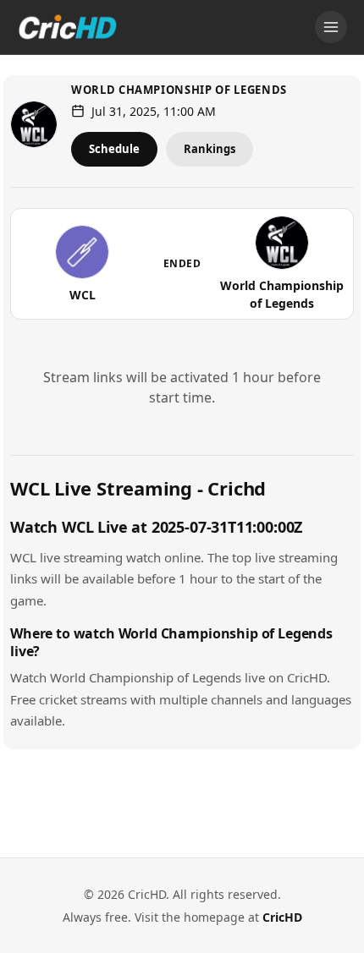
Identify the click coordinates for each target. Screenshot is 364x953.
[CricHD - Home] (68, 27)
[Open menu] (331, 27)
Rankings (209, 148)
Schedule (114, 148)
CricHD (282, 917)
